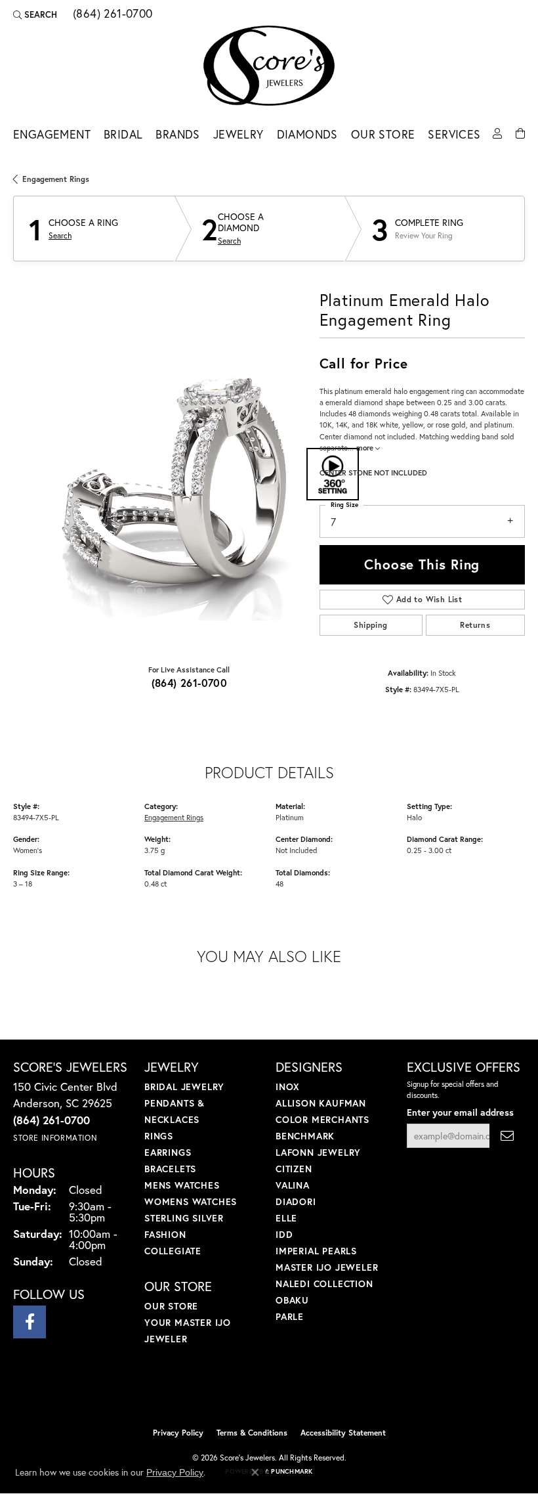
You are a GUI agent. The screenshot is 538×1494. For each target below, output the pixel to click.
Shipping (370, 625)
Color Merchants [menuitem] (322, 1119)
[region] (159, 474)
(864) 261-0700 (190, 683)
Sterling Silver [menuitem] (184, 1218)
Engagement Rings (55, 179)
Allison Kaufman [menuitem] (321, 1103)
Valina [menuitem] (293, 1185)
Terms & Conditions (252, 1433)
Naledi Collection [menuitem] (324, 1283)
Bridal (123, 134)
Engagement (52, 134)
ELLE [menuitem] (286, 1218)
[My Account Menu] (497, 132)
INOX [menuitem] (288, 1086)
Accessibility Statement (343, 1433)
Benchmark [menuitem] (305, 1136)
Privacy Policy (178, 1433)
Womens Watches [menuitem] (190, 1201)
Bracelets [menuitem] (170, 1168)
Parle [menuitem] (290, 1316)
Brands (177, 134)
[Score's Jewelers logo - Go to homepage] (269, 66)
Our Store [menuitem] (171, 1306)
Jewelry (238, 134)
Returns (475, 625)
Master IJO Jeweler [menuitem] (327, 1267)
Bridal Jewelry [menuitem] (184, 1086)
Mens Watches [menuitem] (182, 1185)
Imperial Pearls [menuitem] (316, 1250)
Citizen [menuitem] (294, 1168)
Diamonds (307, 134)
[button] (35, 14)
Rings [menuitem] (158, 1136)
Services (454, 134)
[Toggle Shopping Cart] (520, 132)
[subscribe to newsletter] (507, 1136)
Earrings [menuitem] (167, 1152)
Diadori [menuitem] (296, 1201)
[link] (111, 14)
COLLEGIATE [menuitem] (172, 1250)
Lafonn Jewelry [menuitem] (318, 1152)
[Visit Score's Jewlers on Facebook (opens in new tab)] (29, 1322)
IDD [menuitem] (284, 1234)
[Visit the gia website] (290, 1393)
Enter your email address (460, 1112)
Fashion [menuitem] (165, 1234)
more (365, 447)
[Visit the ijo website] (247, 1393)
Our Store (383, 134)
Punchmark (291, 1471)
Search (60, 235)
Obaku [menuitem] (292, 1300)
